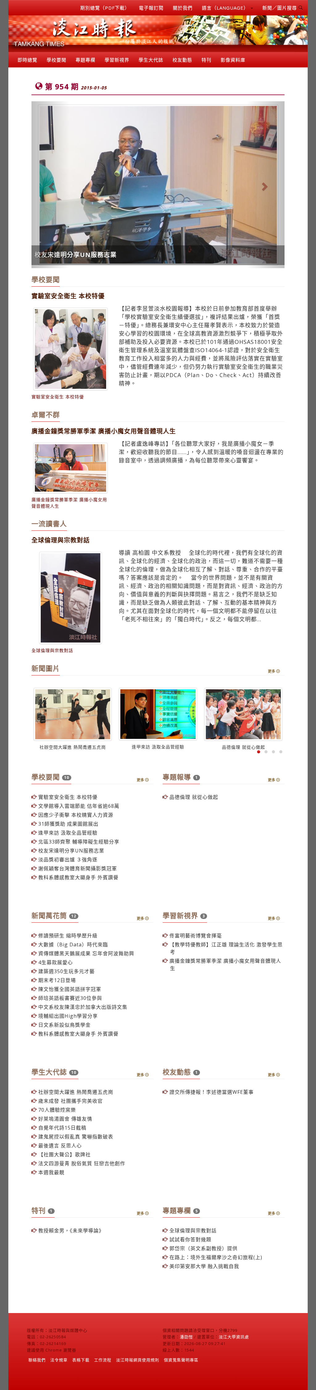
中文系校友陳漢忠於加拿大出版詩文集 (82, 1007)
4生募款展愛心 (55, 962)
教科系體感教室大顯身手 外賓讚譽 (77, 877)
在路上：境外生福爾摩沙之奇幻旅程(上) (215, 1257)
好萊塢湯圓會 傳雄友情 (64, 1118)
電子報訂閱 (151, 8)
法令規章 (59, 1360)
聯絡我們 (37, 1360)
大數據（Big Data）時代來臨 (72, 944)
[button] (50, 184)
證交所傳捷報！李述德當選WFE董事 (211, 1092)
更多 (272, 671)
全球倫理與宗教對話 (192, 1230)
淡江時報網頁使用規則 (137, 1360)
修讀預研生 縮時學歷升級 (67, 935)
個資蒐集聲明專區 (181, 1360)
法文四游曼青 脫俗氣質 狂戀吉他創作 (81, 1163)
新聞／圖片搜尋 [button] (280, 8)
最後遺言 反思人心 (59, 1145)
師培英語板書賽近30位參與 (69, 998)
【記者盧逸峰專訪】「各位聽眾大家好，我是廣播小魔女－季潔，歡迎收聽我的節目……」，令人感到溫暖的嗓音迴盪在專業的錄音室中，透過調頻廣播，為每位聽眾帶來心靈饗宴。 (201, 452)
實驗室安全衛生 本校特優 (67, 797)
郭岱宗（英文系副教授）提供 (203, 1248)
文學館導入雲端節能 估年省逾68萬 (78, 806)
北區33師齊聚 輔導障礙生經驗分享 (78, 841)
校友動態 (182, 60)
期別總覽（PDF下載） (105, 8)
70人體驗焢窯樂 (56, 1109)
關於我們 (183, 8)
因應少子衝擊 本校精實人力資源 (75, 815)
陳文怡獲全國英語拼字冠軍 (69, 989)
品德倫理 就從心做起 (193, 797)
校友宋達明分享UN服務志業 (76, 255)
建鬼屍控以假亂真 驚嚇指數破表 (75, 1136)
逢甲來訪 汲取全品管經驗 (67, 832)
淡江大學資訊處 (234, 1337)
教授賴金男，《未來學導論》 (70, 1230)
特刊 (206, 60)
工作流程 (102, 1360)
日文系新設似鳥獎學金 (64, 1024)
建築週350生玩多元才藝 (66, 971)
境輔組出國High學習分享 (67, 1016)
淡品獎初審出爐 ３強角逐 (67, 859)
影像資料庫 (233, 60)
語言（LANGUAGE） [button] (226, 8)
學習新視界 (117, 60)
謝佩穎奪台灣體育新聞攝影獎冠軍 (77, 868)
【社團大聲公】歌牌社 (64, 1154)
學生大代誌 (151, 60)
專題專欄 (85, 60)
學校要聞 (56, 60)
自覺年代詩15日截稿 (61, 1127)
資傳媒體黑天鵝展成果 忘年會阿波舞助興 (85, 953)
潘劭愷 (186, 1337)
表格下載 (80, 1360)
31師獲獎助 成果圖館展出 (67, 823)
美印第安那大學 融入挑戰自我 (203, 1266)
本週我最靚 (50, 1172)
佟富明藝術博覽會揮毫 (195, 935)
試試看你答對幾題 (189, 1239)
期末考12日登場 (56, 980)
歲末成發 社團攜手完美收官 (70, 1101)
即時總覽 (27, 60)
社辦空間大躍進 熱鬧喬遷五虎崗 (75, 1092)
